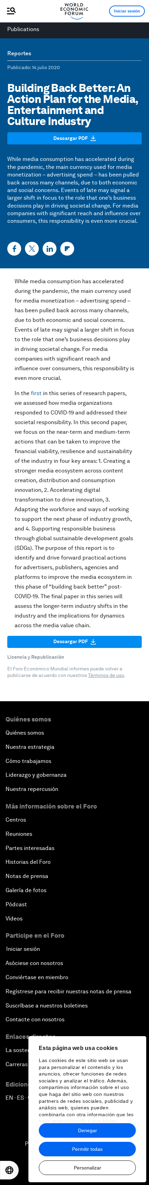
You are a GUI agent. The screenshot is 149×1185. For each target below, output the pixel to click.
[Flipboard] (67, 249)
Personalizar (87, 1167)
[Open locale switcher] (9, 1170)
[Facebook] (14, 249)
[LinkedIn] (49, 249)
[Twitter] (32, 249)
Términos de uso (106, 675)
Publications (23, 29)
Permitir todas (87, 1149)
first (36, 393)
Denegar (87, 1130)
